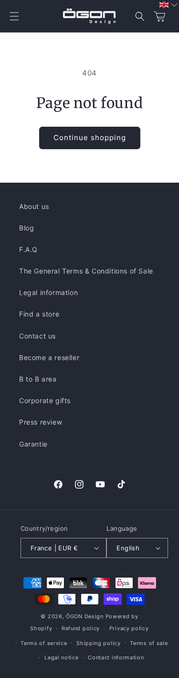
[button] (14, 16)
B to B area (38, 379)
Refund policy (81, 628)
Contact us (37, 336)
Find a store (39, 314)
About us (34, 206)
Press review (40, 422)
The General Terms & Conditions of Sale (86, 271)
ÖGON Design (85, 616)
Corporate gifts (45, 400)
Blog (26, 228)
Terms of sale (149, 643)
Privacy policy (129, 628)
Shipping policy (98, 643)
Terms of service (44, 643)
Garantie (33, 444)
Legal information (48, 292)
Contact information (116, 657)
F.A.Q (28, 249)
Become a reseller (49, 357)
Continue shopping (89, 137)
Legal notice (61, 657)
